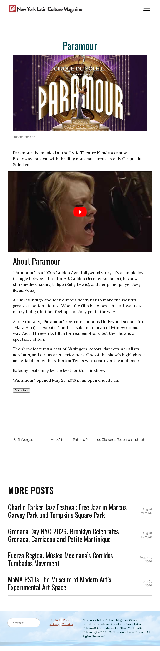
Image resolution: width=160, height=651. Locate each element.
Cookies (67, 624)
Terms (67, 620)
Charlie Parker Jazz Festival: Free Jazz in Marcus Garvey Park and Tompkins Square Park (67, 511)
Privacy (54, 624)
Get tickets (21, 390)
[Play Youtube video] (80, 211)
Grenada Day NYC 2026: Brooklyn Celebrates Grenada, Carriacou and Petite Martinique (63, 535)
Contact (55, 620)
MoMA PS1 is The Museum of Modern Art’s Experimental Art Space (59, 583)
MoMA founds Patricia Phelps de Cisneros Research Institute (98, 439)
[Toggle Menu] (146, 9)
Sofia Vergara (24, 439)
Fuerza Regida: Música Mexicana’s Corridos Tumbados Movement (60, 559)
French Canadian (24, 137)
